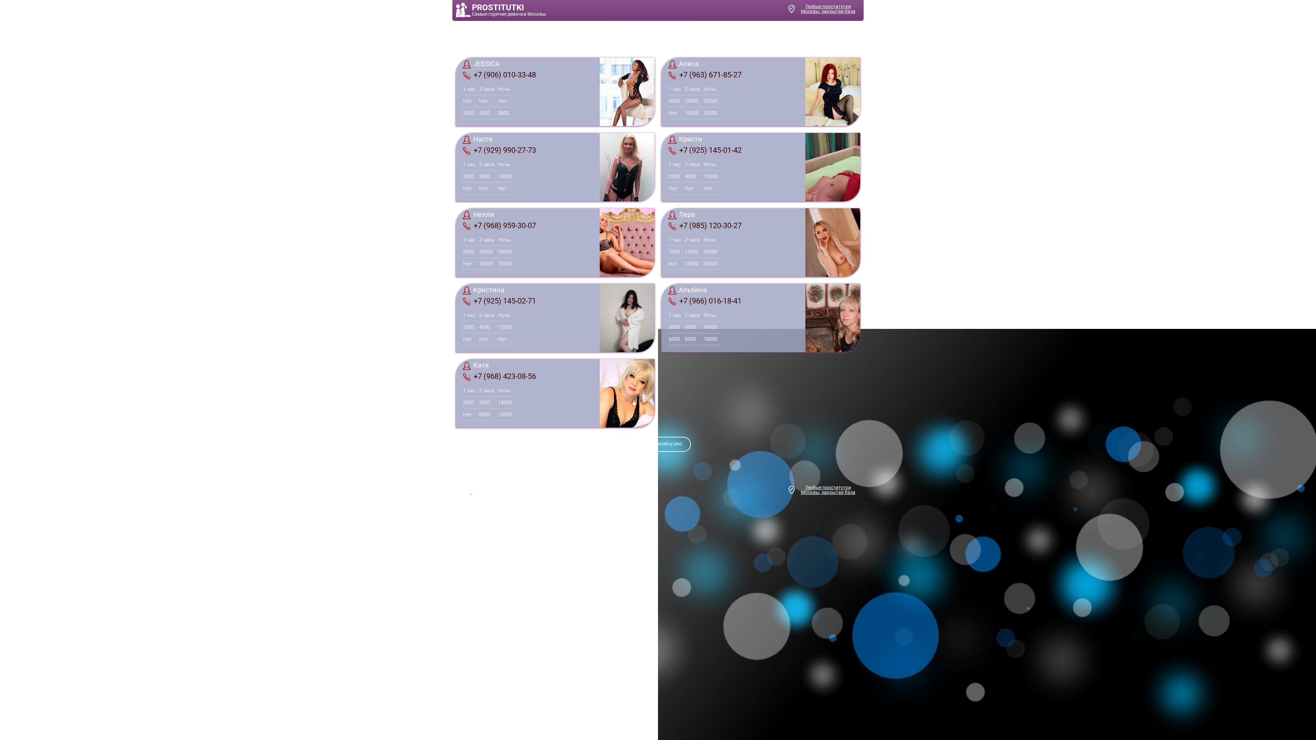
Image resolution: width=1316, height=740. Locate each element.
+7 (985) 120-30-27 (710, 225)
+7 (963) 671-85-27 (710, 75)
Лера (687, 215)
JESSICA (486, 64)
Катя (481, 365)
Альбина (693, 290)
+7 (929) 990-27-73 (505, 150)
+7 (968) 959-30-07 (505, 225)
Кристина (488, 290)
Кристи (690, 139)
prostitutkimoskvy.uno (658, 443)
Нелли (483, 215)
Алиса (689, 64)
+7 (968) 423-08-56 (505, 376)
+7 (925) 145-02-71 (505, 301)
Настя (482, 139)
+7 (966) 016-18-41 (710, 301)
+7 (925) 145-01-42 (710, 150)
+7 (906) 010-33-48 (505, 75)
